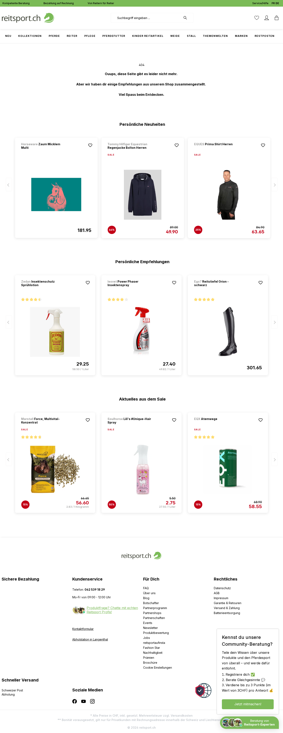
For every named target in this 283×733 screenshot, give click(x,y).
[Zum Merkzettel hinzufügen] (90, 145)
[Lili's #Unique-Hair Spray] (141, 469)
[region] (141, 186)
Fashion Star (151, 647)
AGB (217, 593)
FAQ (146, 588)
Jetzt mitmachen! (247, 704)
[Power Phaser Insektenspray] (141, 332)
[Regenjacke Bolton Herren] (143, 195)
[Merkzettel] (257, 18)
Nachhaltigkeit (152, 652)
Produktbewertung (156, 633)
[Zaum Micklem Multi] (56, 194)
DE (277, 3)
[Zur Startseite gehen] (28, 17)
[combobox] (146, 18)
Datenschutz (222, 588)
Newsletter (150, 628)
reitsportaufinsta (154, 642)
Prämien (148, 657)
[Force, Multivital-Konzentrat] (55, 469)
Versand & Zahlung (227, 608)
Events (147, 623)
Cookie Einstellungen (157, 667)
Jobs (146, 637)
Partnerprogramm (155, 608)
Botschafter (151, 603)
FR (273, 3)
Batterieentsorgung (227, 613)
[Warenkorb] (277, 18)
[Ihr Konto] (267, 18)
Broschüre (150, 662)
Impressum (221, 598)
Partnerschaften (154, 618)
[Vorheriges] (9, 184)
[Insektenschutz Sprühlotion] (55, 332)
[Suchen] (187, 18)
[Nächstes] (274, 184)
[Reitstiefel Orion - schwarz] (228, 332)
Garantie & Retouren (227, 603)
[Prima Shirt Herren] (216, 149)
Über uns (149, 593)
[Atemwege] (216, 424)
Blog (146, 598)
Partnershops (152, 613)
